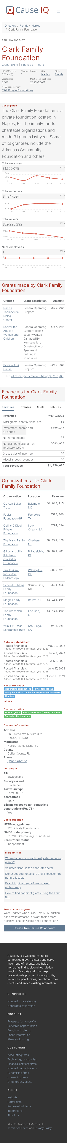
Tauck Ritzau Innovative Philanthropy (11, 574)
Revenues (8, 407)
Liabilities (55, 407)
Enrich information (18, 1035)
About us (13, 1115)
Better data (14, 1102)
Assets (40, 407)
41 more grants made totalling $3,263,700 (37, 376)
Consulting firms (17, 1077)
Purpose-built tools (19, 1106)
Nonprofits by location (21, 1006)
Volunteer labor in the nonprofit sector (29, 868)
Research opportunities (22, 1026)
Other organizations (19, 1081)
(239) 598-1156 (17, 761)
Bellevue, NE (36, 600)
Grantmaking (10, 64)
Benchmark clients (19, 1030)
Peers (40, 64)
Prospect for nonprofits (22, 1021)
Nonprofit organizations (22, 1068)
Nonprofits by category (21, 1001)
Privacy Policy (43, 1128)
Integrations (15, 1110)
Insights (12, 1097)
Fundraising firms (18, 1073)
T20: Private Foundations (17, 90)
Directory (10, 25)
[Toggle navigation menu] (58, 11)
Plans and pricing (18, 1039)
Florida (24, 25)
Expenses (25, 407)
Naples (36, 25)
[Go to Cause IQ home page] (27, 10)
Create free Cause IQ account (34, 928)
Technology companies (22, 1059)
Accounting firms (18, 1055)
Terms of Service (18, 1128)
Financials (27, 64)
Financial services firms (21, 1064)
